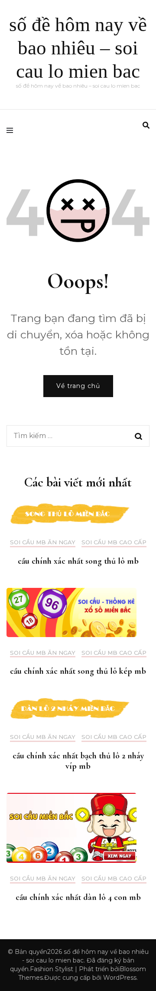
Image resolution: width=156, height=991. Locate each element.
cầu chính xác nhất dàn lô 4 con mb (78, 897)
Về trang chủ (78, 386)
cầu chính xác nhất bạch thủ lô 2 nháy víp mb (78, 761)
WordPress (119, 978)
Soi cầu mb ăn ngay (42, 542)
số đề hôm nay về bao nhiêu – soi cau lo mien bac (78, 48)
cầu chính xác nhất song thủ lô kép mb (78, 671)
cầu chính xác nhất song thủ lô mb (78, 561)
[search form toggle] (146, 125)
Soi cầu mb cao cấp (113, 542)
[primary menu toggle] (11, 130)
